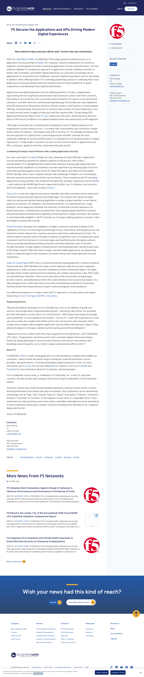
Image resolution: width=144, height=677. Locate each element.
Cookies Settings (101, 672)
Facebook (11, 369)
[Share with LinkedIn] (16, 43)
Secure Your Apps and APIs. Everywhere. (38, 295)
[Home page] (20, 8)
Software (58, 457)
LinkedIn (83, 365)
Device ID (11, 193)
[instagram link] (131, 667)
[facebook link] (126, 667)
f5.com (28, 365)
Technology (48, 457)
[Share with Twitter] (20, 43)
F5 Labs (44, 115)
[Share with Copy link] (34, 43)
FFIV (22, 355)
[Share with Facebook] (25, 43)
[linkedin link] (116, 667)
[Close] (140, 673)
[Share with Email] (30, 43)
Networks (67, 457)
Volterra (51, 187)
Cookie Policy (38, 673)
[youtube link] (121, 667)
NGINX (96, 180)
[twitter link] (111, 667)
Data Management (27, 457)
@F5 (53, 365)
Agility (41, 62)
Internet (76, 457)
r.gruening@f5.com (14, 434)
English (113, 64)
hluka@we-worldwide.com (17, 449)
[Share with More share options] (39, 43)
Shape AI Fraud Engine (17, 262)
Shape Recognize (15, 226)
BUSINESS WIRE (25, 59)
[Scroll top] (136, 613)
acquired (33, 157)
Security (39, 457)
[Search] (125, 3)
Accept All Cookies (118, 672)
